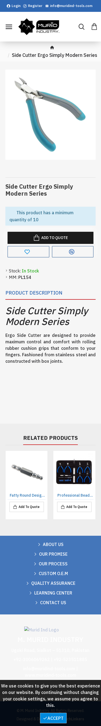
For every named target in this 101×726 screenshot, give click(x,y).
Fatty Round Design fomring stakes (28, 495)
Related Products (50, 437)
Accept (55, 718)
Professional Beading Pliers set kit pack (75, 495)
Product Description (33, 293)
